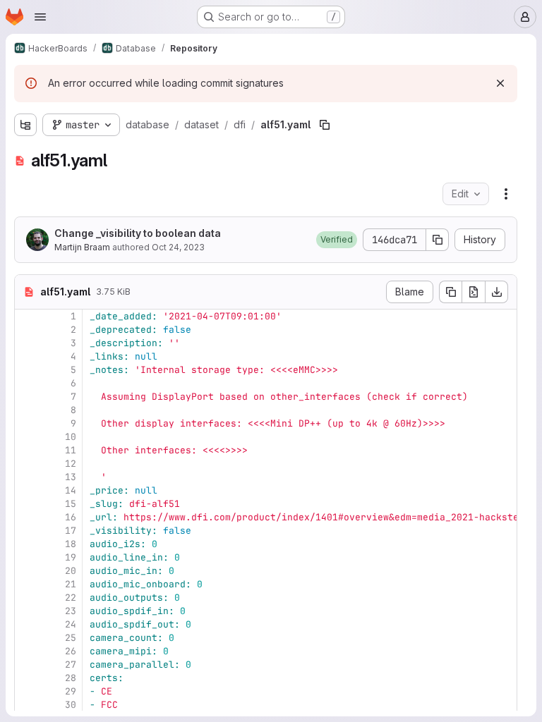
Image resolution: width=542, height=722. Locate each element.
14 (70, 490)
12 (70, 464)
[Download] (497, 292)
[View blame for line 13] (26, 477)
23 (70, 611)
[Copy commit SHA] (437, 239)
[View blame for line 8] (26, 410)
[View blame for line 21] (26, 584)
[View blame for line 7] (26, 396)
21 (70, 584)
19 (70, 557)
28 (70, 678)
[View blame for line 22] (26, 597)
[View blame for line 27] (26, 664)
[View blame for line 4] (26, 356)
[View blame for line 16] (26, 517)
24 (70, 624)
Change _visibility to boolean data (137, 233)
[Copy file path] (324, 125)
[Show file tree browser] (25, 125)
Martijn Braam (82, 247)
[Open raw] (473, 292)
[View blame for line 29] (26, 691)
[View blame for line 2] (26, 329)
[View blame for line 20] (26, 570)
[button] (336, 239)
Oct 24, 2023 (178, 247)
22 (70, 598)
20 (70, 571)
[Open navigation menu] (40, 17)
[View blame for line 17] (26, 530)
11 (70, 450)
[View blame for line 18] (26, 544)
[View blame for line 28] (26, 678)
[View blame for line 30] (26, 704)
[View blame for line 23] (26, 611)
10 (70, 437)
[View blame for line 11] (26, 450)
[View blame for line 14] (26, 490)
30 (70, 705)
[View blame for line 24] (26, 624)
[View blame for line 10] (26, 436)
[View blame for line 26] (26, 651)
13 (70, 477)
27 (70, 665)
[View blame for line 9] (26, 423)
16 (70, 517)
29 (70, 691)
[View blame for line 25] (26, 637)
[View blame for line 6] (26, 383)
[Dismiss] (500, 83)
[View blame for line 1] (26, 316)
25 (70, 638)
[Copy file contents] (450, 292)
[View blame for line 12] (26, 463)
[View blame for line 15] (26, 503)
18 (70, 544)
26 (70, 651)
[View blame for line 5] (26, 370)
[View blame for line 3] (26, 343)
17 (70, 531)
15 (70, 504)
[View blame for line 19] (26, 557)
